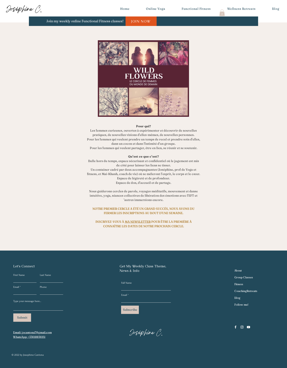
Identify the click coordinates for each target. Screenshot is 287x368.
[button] (222, 12)
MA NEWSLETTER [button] (138, 222)
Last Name (45, 275)
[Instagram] (242, 327)
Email (16, 287)
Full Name (126, 282)
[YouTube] (248, 327)
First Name (19, 275)
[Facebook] (236, 327)
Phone (43, 287)
